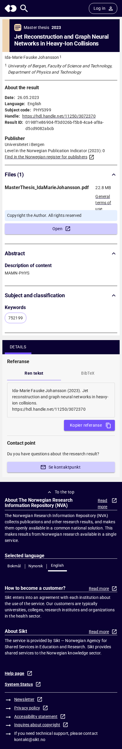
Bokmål (14, 566)
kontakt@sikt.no (29, 739)
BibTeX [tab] (87, 373)
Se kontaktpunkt (65, 467)
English (57, 565)
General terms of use (103, 201)
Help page (14, 673)
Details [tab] (18, 347)
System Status (19, 684)
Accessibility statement (35, 716)
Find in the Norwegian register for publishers (46, 157)
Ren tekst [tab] (34, 373)
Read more (102, 503)
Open (57, 228)
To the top (64, 492)
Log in (99, 8)
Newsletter (24, 699)
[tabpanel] (61, 400)
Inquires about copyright (37, 724)
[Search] (24, 8)
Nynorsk (35, 566)
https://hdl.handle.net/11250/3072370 (59, 116)
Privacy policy (27, 708)
